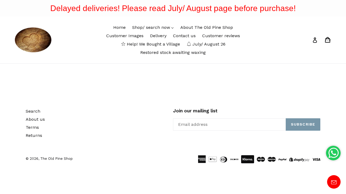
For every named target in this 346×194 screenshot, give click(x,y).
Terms (32, 127)
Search (33, 111)
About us (35, 119)
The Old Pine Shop (56, 159)
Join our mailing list (195, 110)
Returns (34, 135)
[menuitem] (119, 27)
